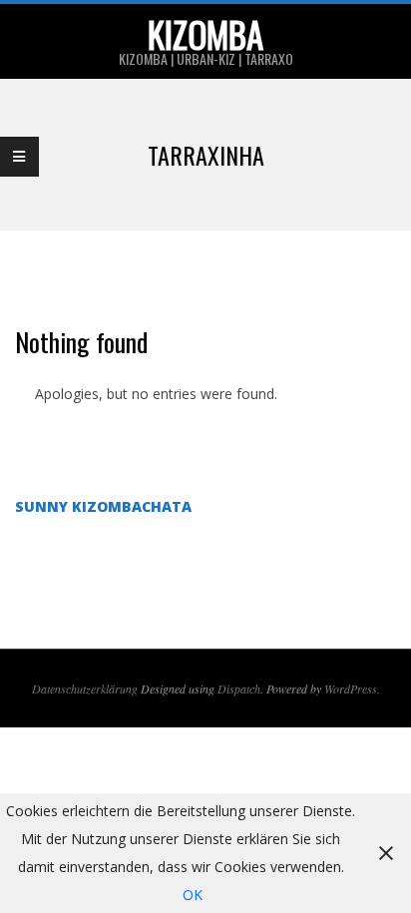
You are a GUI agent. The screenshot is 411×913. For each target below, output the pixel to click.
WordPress (350, 688)
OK (193, 894)
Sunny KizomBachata (103, 506)
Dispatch (238, 688)
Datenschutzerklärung (85, 688)
